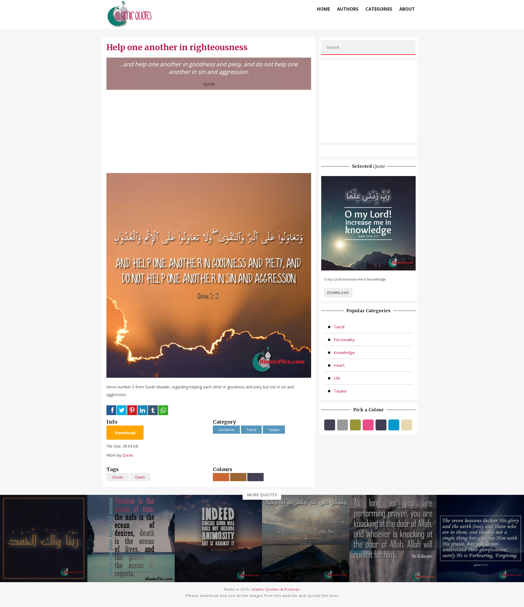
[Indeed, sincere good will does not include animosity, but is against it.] (218, 538)
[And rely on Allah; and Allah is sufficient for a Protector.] (305, 538)
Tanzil (251, 429)
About (407, 9)
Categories (378, 9)
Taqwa (273, 429)
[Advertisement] (208, 131)
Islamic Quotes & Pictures (275, 589)
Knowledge (344, 352)
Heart (339, 365)
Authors (347, 9)
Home (323, 9)
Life (337, 378)
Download (125, 432)
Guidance (226, 429)
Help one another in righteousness (177, 47)
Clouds (117, 477)
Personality (344, 339)
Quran (209, 84)
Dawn (140, 477)
